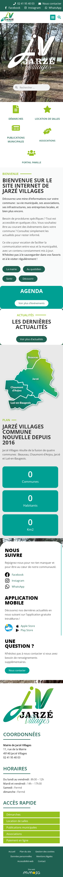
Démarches (13, 814)
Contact (42, 861)
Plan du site (25, 851)
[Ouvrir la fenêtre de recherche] (59, 17)
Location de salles (17, 821)
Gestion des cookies (44, 851)
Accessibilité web (25, 861)
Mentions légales (44, 856)
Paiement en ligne (17, 840)
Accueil (12, 851)
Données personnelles (21, 856)
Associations (14, 834)
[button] (52, 17)
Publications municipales (21, 827)
